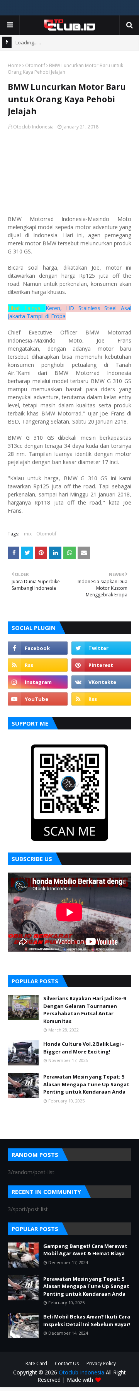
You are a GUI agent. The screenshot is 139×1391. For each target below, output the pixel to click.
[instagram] (38, 682)
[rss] (38, 665)
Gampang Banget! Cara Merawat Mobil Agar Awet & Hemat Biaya (85, 1249)
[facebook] (38, 648)
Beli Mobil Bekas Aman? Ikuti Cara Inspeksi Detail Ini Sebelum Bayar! (87, 1320)
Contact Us (67, 1363)
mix (28, 533)
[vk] (101, 682)
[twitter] (101, 648)
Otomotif (35, 65)
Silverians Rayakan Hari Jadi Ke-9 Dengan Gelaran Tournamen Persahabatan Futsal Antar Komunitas (84, 1010)
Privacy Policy (101, 1363)
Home (14, 65)
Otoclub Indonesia (33, 126)
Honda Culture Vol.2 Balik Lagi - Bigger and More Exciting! (83, 1047)
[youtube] (38, 699)
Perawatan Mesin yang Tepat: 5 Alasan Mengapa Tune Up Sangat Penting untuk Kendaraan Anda (86, 1084)
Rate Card (36, 1363)
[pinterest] (101, 665)
